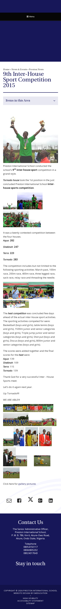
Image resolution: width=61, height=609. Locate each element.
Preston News (36, 69)
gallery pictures (27, 483)
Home (6, 69)
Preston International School (30, 6)
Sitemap (30, 603)
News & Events (19, 69)
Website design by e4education (30, 593)
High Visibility (30, 598)
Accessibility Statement (30, 601)
